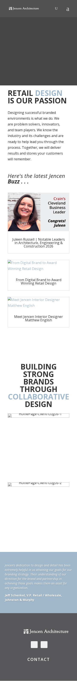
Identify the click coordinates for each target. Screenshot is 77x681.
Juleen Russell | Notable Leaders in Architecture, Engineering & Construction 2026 (38, 243)
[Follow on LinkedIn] (34, 644)
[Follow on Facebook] (44, 644)
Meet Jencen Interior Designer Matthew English (38, 318)
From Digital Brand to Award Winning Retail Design (38, 281)
